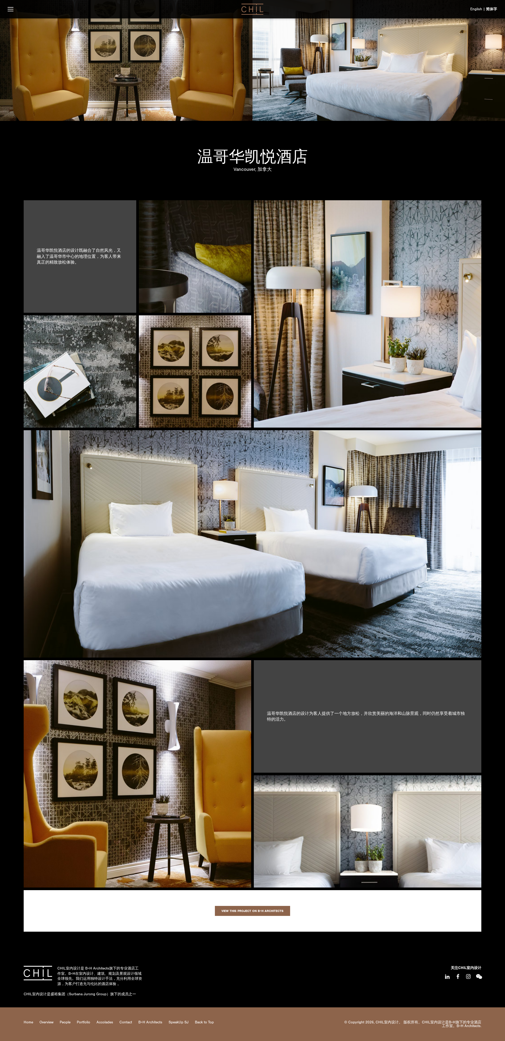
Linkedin (447, 976)
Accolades (105, 1022)
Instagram (468, 976)
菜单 (10, 9)
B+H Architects (97, 968)
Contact (125, 1022)
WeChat (478, 976)
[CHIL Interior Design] (252, 9)
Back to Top (204, 1022)
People (65, 1022)
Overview (46, 1022)
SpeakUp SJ (179, 1022)
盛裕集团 (57, 994)
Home (28, 1022)
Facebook (457, 976)
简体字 (491, 9)
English (476, 9)
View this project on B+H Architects (252, 911)
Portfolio (83, 1022)
